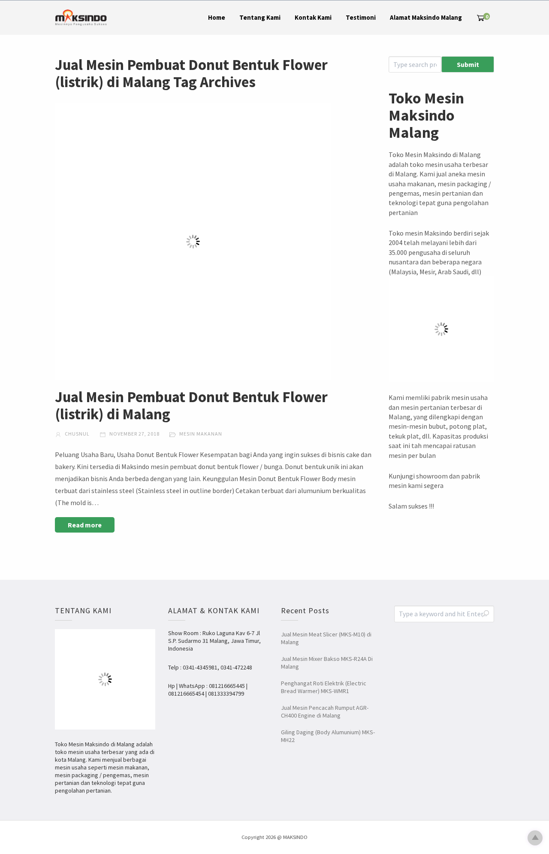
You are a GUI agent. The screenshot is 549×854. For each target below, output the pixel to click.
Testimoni (361, 17)
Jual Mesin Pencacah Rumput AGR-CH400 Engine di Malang (324, 711)
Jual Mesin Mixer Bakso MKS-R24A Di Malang (327, 662)
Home (216, 17)
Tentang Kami (260, 17)
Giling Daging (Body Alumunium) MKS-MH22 (328, 736)
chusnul (76, 433)
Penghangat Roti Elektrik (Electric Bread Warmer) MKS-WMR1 (323, 687)
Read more (85, 525)
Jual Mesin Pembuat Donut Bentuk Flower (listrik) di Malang (191, 406)
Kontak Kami (313, 17)
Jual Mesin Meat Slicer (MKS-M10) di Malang (326, 638)
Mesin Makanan (200, 433)
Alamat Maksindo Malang (426, 17)
